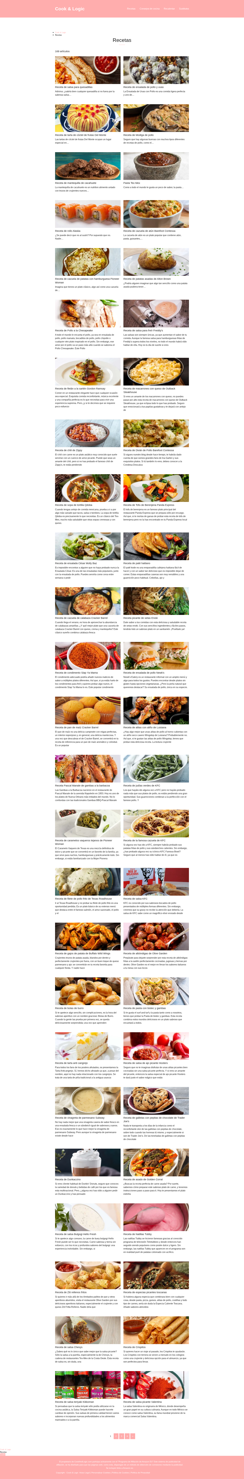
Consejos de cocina (150, 8)
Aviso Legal (84, 1473)
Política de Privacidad (140, 1473)
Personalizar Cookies (100, 1473)
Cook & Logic (70, 8)
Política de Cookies (120, 1473)
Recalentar (169, 8)
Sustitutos (184, 8)
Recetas (131, 8)
